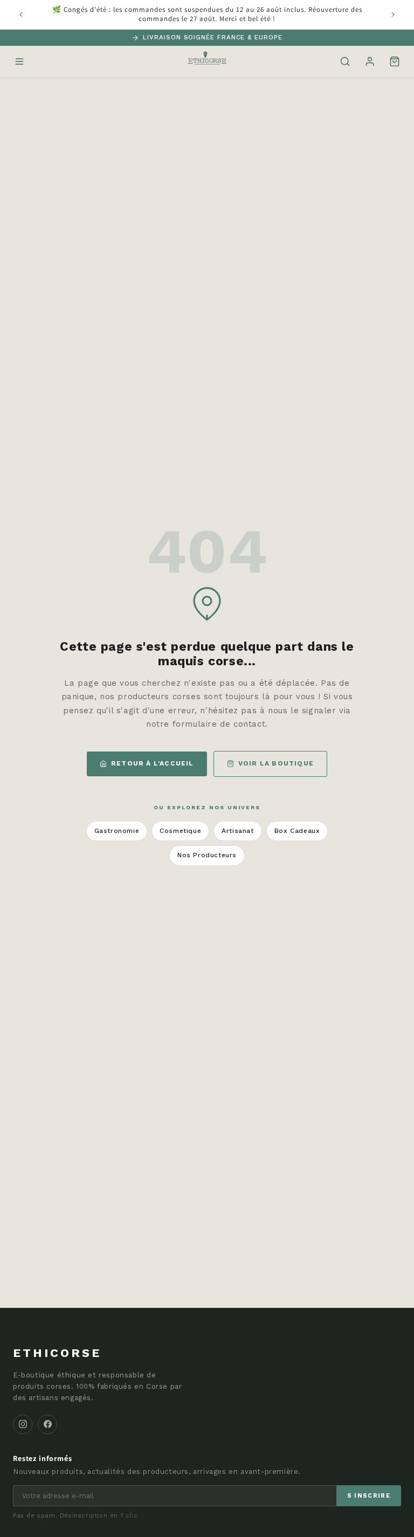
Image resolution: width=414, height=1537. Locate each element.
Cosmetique (180, 831)
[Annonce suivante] (393, 14)
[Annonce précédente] (21, 14)
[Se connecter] (370, 61)
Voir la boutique (276, 763)
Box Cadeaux (297, 831)
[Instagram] (22, 1424)
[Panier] (394, 61)
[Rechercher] (345, 61)
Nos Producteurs (207, 855)
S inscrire (368, 1495)
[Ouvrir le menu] (19, 61)
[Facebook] (47, 1424)
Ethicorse (57, 1353)
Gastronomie (117, 831)
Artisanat (237, 831)
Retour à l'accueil (152, 763)
